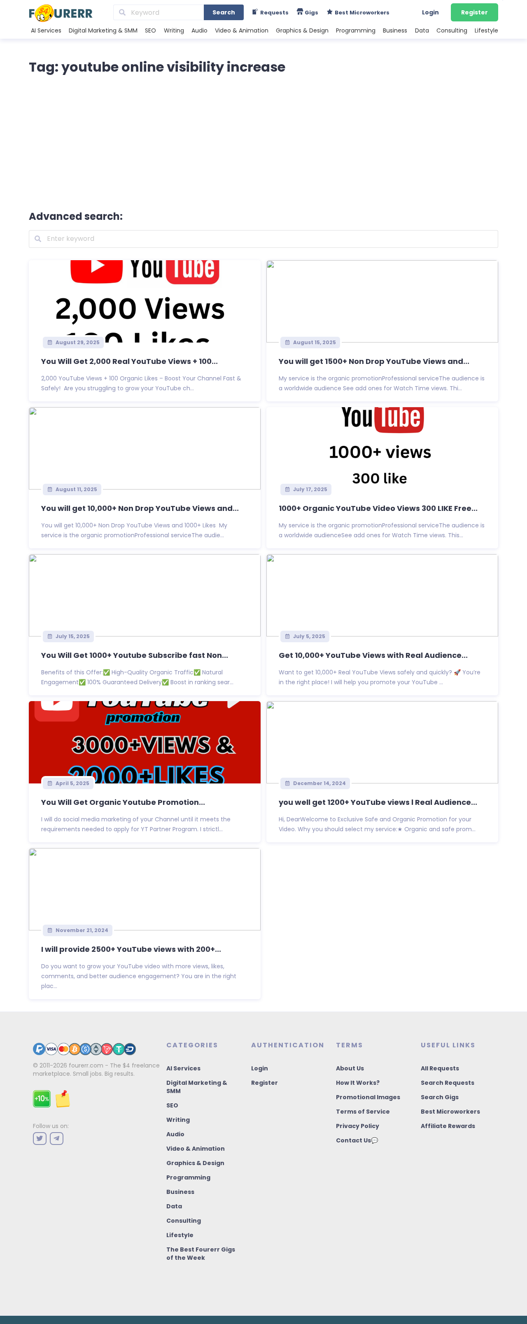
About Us (350, 1068)
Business (395, 30)
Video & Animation (241, 30)
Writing (174, 30)
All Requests (440, 1068)
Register (474, 12)
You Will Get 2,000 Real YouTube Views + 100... (129, 361)
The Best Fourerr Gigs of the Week (200, 1253)
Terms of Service (363, 1111)
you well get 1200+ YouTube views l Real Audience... (378, 802)
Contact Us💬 (357, 1140)
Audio (199, 30)
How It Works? (358, 1083)
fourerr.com (86, 1065)
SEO (150, 30)
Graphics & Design (302, 30)
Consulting (451, 30)
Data (422, 30)
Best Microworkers (450, 1111)
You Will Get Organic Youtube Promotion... (123, 802)
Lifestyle (486, 30)
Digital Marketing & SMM (103, 30)
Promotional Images (368, 1097)
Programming (355, 30)
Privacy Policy (357, 1126)
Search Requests (447, 1083)
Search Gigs (440, 1097)
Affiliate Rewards (448, 1126)
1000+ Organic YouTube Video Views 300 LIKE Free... (378, 508)
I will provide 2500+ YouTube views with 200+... (131, 949)
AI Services (46, 30)
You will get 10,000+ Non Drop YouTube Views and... (140, 508)
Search (223, 12)
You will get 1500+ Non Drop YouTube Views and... (374, 361)
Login (430, 12)
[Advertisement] (263, 140)
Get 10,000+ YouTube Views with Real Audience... (373, 655)
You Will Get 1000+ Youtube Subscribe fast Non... (134, 655)
